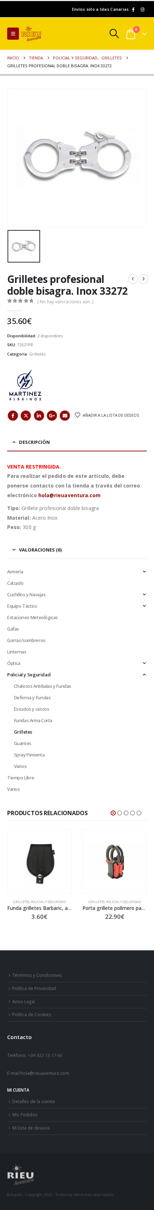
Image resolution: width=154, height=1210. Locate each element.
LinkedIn (39, 415)
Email (65, 415)
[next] (144, 279)
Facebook (13, 415)
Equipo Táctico (22, 606)
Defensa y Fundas (32, 697)
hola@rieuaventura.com (69, 495)
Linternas (17, 651)
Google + (52, 415)
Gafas (13, 629)
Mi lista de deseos (31, 1128)
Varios (20, 766)
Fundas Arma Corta (33, 720)
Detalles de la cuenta (33, 1101)
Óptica (13, 663)
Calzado (15, 583)
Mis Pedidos (25, 1114)
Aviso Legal (23, 1001)
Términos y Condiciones (37, 975)
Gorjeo (26, 415)
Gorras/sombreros (26, 640)
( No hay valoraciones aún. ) (65, 302)
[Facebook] (133, 9)
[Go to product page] (39, 861)
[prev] (133, 279)
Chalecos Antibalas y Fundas (42, 686)
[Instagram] (142, 9)
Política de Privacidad (34, 988)
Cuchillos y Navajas (26, 594)
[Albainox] (25, 385)
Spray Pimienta (29, 754)
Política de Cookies (31, 1014)
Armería (15, 571)
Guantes (23, 743)
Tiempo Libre (20, 777)
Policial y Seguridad (28, 674)
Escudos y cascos (31, 709)
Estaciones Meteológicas (32, 617)
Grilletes (37, 354)
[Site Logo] (41, 33)
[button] (13, 34)
